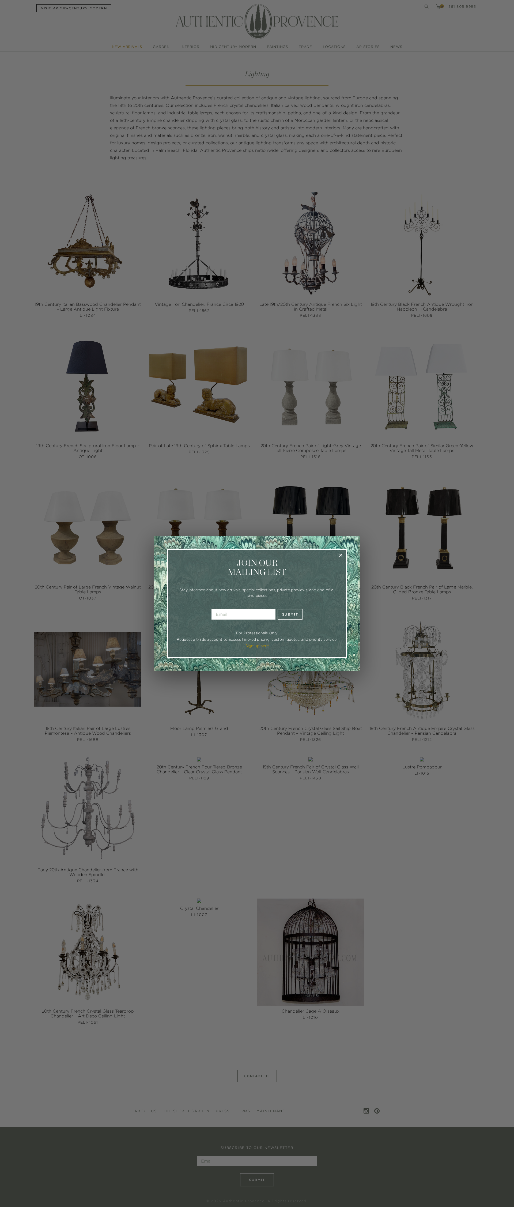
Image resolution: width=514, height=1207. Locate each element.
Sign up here (257, 646)
